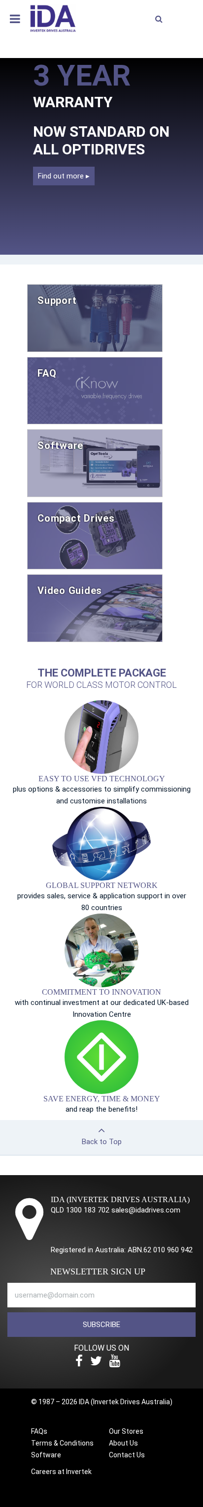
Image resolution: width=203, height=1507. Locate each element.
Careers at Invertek (61, 1472)
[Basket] (186, 17)
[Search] (158, 19)
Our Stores (126, 1431)
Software (46, 1455)
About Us (123, 1443)
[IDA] (53, 17)
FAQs (39, 1431)
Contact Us (127, 1455)
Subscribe (101, 1324)
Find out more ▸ (64, 176)
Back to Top (102, 1141)
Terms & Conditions (62, 1443)
